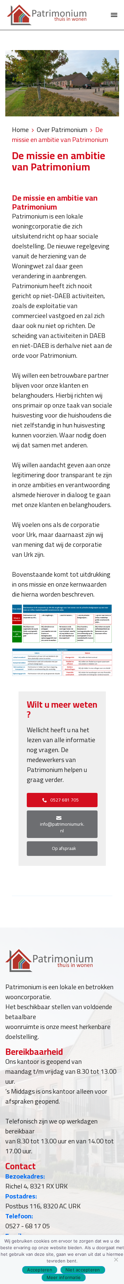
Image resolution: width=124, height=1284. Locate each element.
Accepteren (39, 1269)
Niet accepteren (82, 1269)
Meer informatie (64, 1277)
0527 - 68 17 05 (27, 1226)
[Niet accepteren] (115, 1259)
